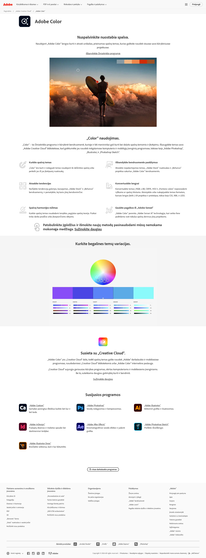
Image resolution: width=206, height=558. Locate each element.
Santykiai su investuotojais (178, 516)
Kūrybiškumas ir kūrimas (56, 507)
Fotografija (10, 500)
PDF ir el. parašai (49, 4)
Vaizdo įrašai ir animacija (15, 507)
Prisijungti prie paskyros (177, 493)
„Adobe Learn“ (134, 505)
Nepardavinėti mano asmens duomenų (173, 553)
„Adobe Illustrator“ (152, 405)
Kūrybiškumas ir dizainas (26, 4)
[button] (186, 4)
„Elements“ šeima (13, 519)
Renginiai (172, 505)
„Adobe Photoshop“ (95, 405)
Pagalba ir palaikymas (95, 4)
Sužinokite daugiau (88, 229)
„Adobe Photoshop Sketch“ (156, 424)
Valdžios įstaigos (93, 501)
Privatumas (124, 553)
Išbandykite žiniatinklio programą (103, 53)
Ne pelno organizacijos (96, 497)
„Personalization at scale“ (56, 496)
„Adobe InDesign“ (37, 424)
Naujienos (172, 508)
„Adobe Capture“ (36, 405)
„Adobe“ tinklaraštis (176, 535)
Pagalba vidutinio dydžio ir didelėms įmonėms (145, 508)
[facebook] (28, 553)
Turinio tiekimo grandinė (55, 500)
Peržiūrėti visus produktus (16, 526)
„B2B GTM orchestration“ (55, 511)
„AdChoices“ (195, 553)
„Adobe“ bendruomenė (136, 501)
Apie (171, 497)
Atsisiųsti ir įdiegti (135, 497)
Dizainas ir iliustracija (14, 504)
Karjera (171, 501)
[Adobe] (8, 4)
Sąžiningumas (174, 527)
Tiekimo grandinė (175, 520)
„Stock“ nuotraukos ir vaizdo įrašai (18, 523)
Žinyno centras (134, 493)
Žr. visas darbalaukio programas (103, 469)
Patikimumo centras (176, 523)
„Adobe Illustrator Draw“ (40, 443)
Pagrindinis (7, 11)
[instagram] (33, 553)
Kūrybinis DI (11, 496)
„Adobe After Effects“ (96, 424)
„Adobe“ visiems (175, 531)
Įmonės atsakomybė (176, 512)
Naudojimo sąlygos (136, 553)
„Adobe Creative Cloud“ (23, 11)
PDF (8, 511)
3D (8, 515)
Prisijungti (196, 4)
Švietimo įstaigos (94, 493)
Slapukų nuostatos (151, 553)
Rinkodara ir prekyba (72, 4)
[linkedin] (43, 553)
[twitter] (38, 553)
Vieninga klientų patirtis (55, 504)
